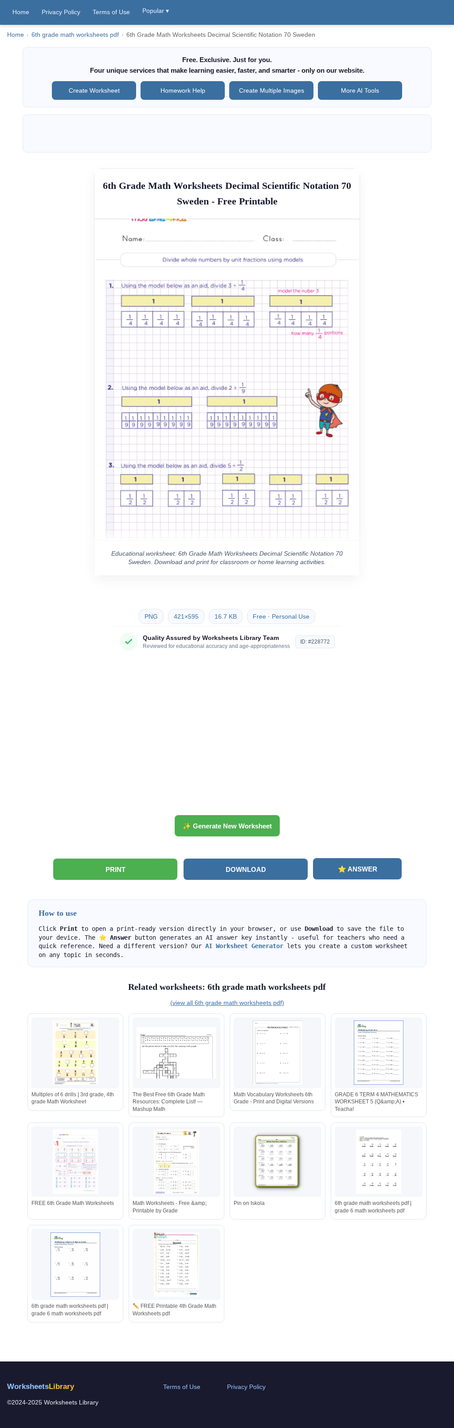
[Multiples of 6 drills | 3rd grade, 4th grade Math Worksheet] (75, 1052)
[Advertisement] (227, 736)
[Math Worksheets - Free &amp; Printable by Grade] (176, 1162)
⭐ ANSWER (357, 869)
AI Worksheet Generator (244, 945)
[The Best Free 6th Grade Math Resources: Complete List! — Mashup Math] (176, 1052)
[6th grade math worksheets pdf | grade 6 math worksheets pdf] (379, 1162)
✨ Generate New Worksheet (227, 826)
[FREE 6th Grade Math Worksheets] (75, 1162)
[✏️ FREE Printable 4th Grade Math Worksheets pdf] (176, 1264)
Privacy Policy (61, 12)
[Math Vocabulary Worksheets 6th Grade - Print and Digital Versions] (277, 1052)
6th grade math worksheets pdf (75, 34)
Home (20, 12)
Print (115, 869)
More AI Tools (360, 90)
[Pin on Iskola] (277, 1162)
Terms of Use (111, 12)
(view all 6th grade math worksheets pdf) (227, 1002)
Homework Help (182, 90)
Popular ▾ (155, 10)
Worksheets (40, 1386)
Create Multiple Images (271, 90)
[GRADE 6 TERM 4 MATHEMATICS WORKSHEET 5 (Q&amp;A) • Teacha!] (379, 1052)
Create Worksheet (94, 90)
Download (246, 869)
